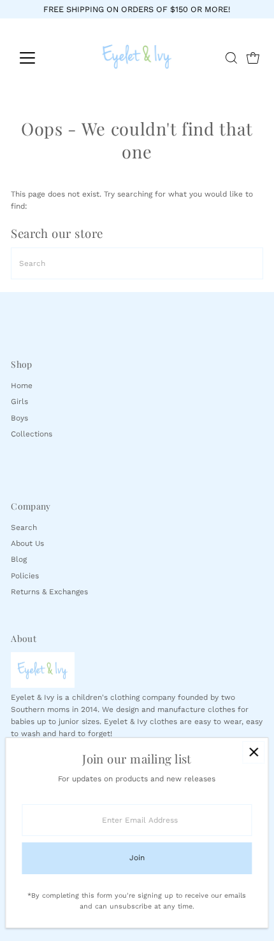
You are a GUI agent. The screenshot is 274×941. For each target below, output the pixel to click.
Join (137, 857)
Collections (31, 433)
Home (21, 385)
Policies (25, 575)
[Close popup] (253, 752)
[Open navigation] (41, 58)
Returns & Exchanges (49, 591)
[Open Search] (231, 58)
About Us (27, 543)
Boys (19, 418)
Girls (19, 401)
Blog (19, 559)
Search (24, 527)
